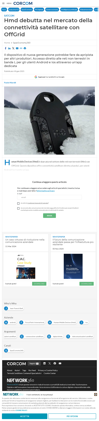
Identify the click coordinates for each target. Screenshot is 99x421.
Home (7, 43)
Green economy (45, 10)
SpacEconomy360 (21, 43)
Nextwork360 (12, 385)
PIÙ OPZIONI (72, 416)
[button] (7, 3)
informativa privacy (46, 191)
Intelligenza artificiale (62, 10)
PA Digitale (32, 10)
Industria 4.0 (6, 10)
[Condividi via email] (17, 48)
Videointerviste (79, 10)
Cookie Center (50, 373)
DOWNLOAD (39, 284)
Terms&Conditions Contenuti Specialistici (24, 373)
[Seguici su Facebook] (54, 363)
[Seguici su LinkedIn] (44, 363)
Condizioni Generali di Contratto (37, 203)
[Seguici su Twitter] (49, 363)
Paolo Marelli (10, 83)
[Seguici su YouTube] (60, 363)
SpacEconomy (19, 10)
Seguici (33, 363)
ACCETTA (24, 416)
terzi (51, 208)
